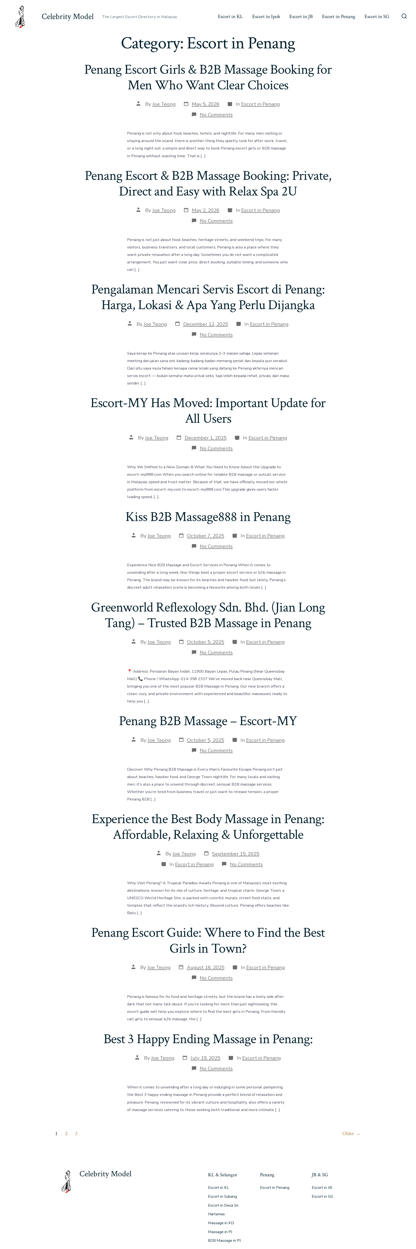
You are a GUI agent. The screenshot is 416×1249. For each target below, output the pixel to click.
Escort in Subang (222, 1196)
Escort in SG (376, 16)
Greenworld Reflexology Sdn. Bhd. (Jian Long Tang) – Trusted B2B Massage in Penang (208, 615)
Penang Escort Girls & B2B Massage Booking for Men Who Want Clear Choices (208, 77)
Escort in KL (230, 16)
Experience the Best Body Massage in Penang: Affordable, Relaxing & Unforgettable (208, 827)
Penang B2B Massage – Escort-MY (208, 721)
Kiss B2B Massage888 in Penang (207, 517)
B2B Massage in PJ (224, 1240)
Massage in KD (221, 1223)
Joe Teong (164, 104)
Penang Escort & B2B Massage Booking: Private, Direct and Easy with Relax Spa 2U (208, 183)
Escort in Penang (338, 16)
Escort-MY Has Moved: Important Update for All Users (208, 411)
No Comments (216, 114)
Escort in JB (301, 16)
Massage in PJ (220, 1232)
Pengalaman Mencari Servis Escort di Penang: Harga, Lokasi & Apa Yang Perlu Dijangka (208, 297)
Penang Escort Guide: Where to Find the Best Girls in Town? (208, 940)
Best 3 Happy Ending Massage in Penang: (208, 1039)
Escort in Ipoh (266, 16)
